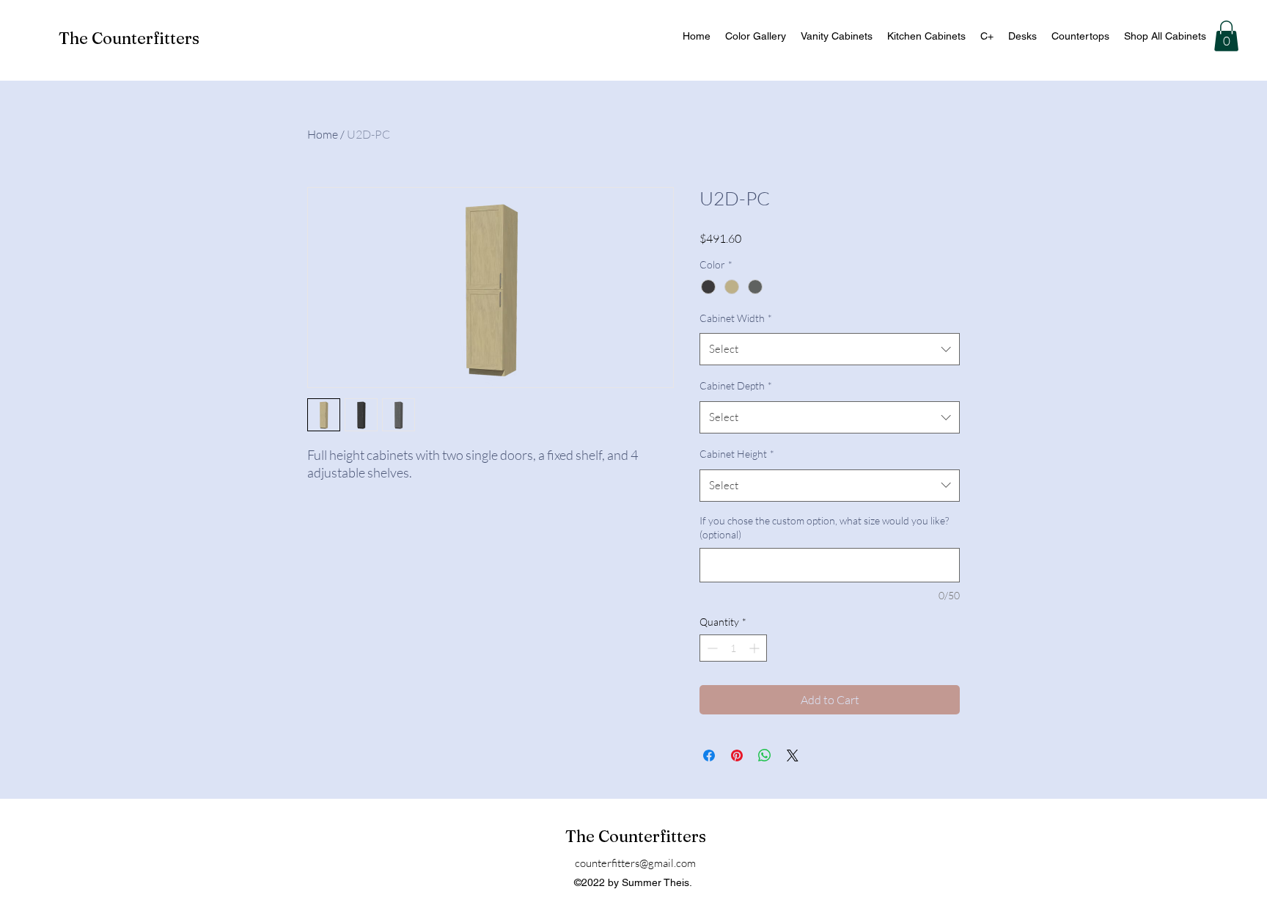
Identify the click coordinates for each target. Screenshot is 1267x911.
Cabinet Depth (735, 385)
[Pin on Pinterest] (737, 755)
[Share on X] (792, 755)
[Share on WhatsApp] (765, 755)
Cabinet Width (735, 318)
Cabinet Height (736, 453)
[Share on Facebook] (709, 755)
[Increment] (755, 648)
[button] (1226, 36)
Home (322, 134)
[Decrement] (711, 648)
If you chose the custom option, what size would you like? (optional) (824, 527)
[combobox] (829, 349)
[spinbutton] (733, 648)
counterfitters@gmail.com (635, 863)
